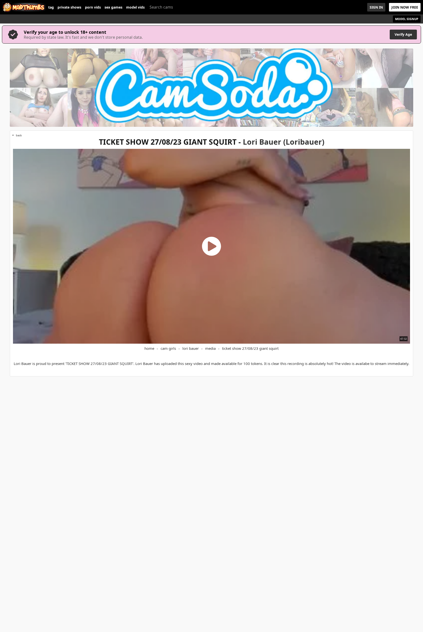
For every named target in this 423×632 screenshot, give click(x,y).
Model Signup (406, 19)
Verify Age (403, 34)
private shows (69, 7)
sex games (113, 7)
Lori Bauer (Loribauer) (283, 142)
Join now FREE (404, 7)
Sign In (376, 7)
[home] (24, 7)
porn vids (93, 7)
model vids (135, 7)
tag (51, 7)
